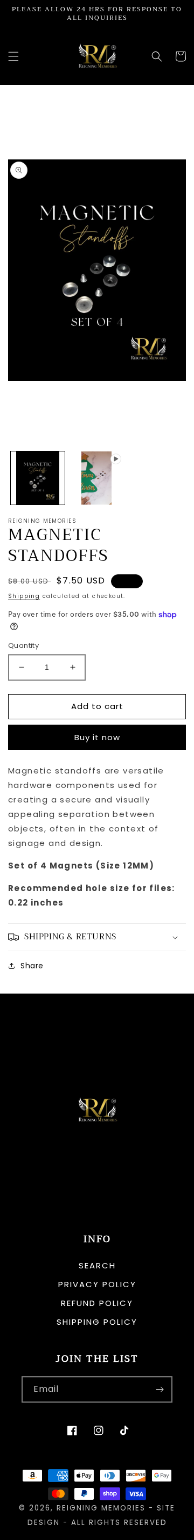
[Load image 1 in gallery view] (38, 478)
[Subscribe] (159, 1389)
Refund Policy (97, 1303)
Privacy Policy (97, 1284)
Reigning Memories (101, 1508)
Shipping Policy (97, 1321)
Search (97, 1265)
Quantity (23, 645)
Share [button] (32, 965)
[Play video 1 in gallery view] (97, 478)
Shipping (24, 596)
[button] (13, 56)
